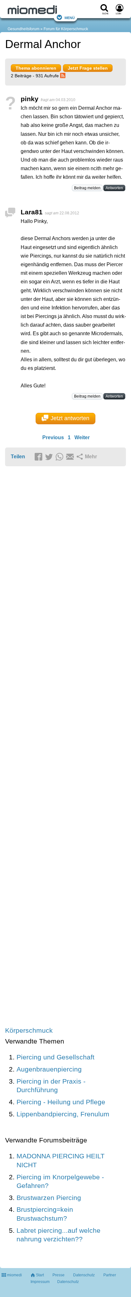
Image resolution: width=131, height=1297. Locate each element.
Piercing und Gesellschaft (55, 1057)
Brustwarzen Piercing (49, 1197)
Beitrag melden (87, 188)
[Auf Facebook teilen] (39, 457)
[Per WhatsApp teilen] (60, 457)
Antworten (114, 188)
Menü (70, 17)
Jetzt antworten (70, 418)
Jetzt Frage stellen (88, 68)
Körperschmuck (29, 1030)
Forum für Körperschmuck (66, 29)
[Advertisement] (65, 747)
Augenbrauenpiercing (49, 1069)
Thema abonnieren (36, 68)
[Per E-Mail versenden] (71, 457)
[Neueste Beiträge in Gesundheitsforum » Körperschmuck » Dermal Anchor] (63, 75)
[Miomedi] (48, 10)
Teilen (18, 456)
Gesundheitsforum (23, 29)
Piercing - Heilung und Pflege (61, 1102)
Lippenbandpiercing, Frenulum (63, 1114)
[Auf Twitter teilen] (50, 457)
